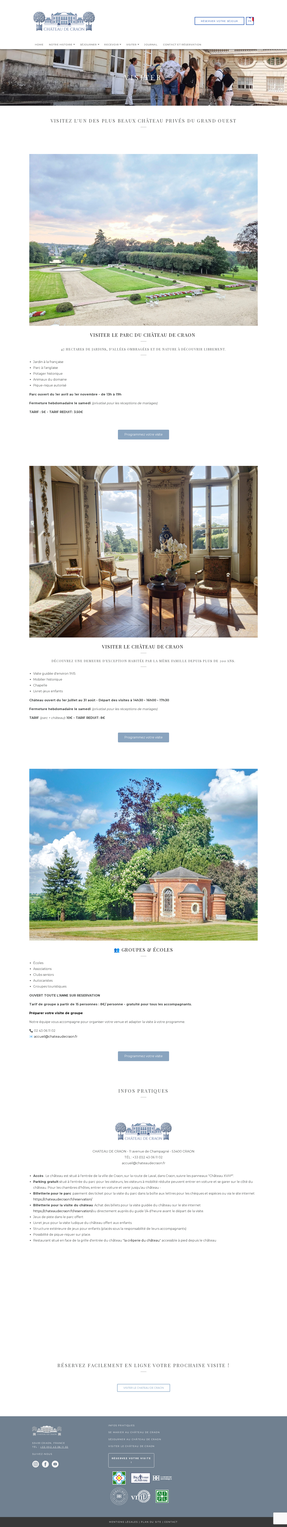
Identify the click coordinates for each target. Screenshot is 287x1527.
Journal (150, 44)
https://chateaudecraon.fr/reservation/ (62, 1199)
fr (250, 21)
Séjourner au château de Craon (134, 1439)
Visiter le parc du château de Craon (143, 335)
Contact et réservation (182, 44)
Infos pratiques (121, 1425)
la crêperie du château (142, 1240)
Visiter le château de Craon (143, 646)
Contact (171, 1522)
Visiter (131, 44)
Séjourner (88, 44)
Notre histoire (61, 44)
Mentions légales (123, 1522)
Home (39, 44)
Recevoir (111, 44)
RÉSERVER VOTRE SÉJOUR (219, 21)
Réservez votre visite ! (131, 1460)
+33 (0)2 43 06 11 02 (54, 1447)
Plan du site (151, 1522)
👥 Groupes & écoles (143, 949)
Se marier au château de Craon (134, 1432)
